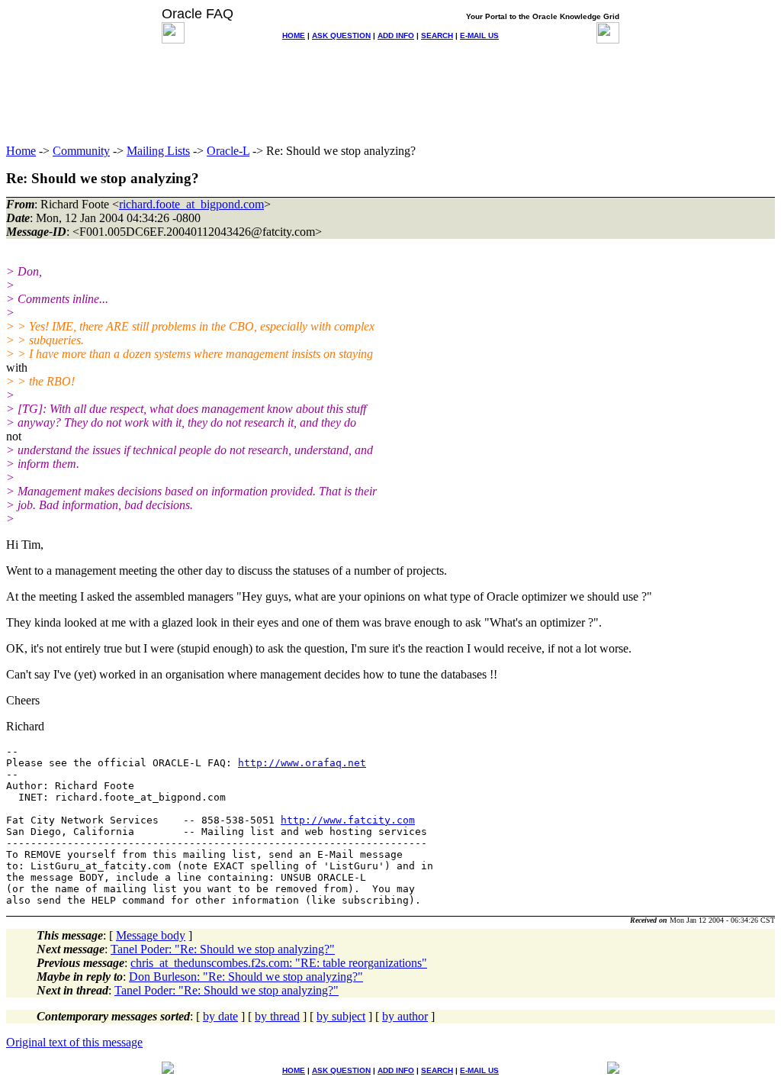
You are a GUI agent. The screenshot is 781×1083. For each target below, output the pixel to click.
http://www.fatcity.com (348, 820)
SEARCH (437, 35)
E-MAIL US (479, 35)
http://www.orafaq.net (302, 763)
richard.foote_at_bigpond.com (191, 204)
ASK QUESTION (341, 35)
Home (21, 150)
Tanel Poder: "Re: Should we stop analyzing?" (223, 949)
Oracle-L (228, 150)
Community (81, 150)
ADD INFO (396, 35)
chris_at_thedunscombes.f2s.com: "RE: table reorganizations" (278, 962)
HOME (293, 35)
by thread (277, 1016)
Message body (150, 935)
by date (220, 1016)
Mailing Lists (158, 150)
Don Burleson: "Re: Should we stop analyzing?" (246, 976)
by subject (341, 1016)
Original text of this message (74, 1042)
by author (405, 1016)
